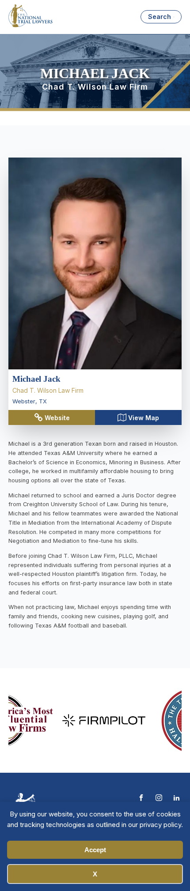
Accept (95, 849)
